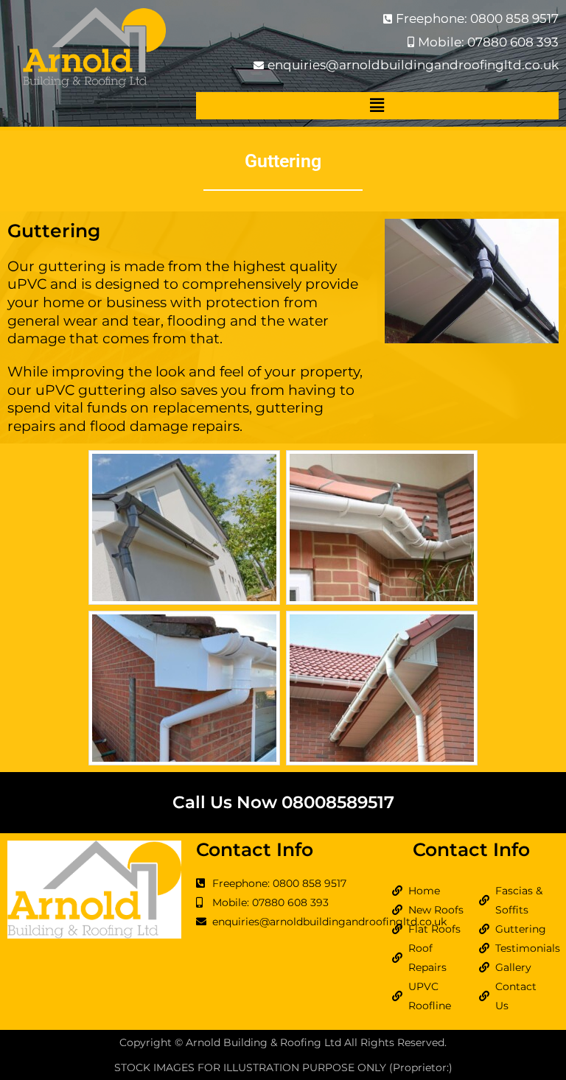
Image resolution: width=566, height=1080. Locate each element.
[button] (377, 105)
